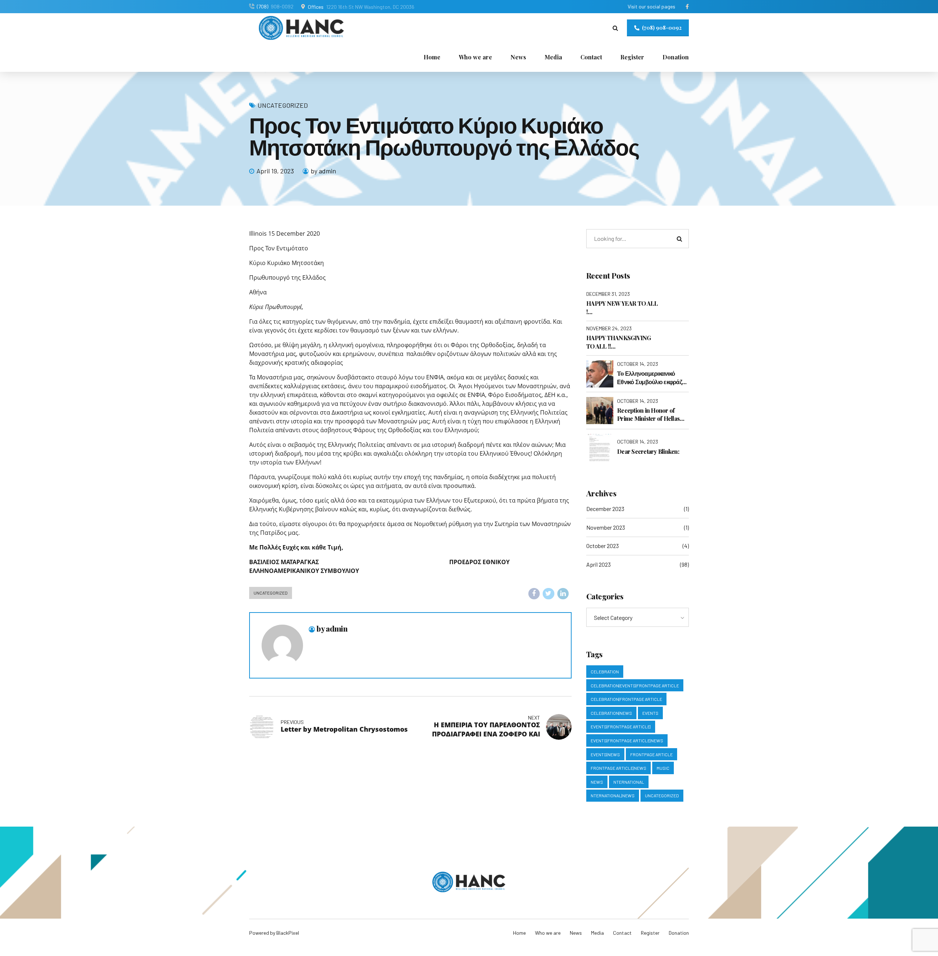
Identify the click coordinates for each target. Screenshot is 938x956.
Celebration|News (611, 713)
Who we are (475, 57)
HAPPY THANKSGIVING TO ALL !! (618, 342)
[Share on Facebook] (534, 594)
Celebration (605, 671)
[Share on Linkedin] (563, 594)
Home (432, 57)
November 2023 (605, 527)
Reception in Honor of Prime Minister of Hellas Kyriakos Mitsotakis (648, 415)
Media (553, 57)
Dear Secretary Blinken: (648, 451)
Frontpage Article (651, 754)
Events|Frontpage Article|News (627, 740)
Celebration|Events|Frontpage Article (635, 685)
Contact (591, 57)
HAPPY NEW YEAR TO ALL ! (622, 307)
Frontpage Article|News (618, 768)
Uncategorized (283, 105)
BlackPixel (287, 933)
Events (650, 713)
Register (632, 57)
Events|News (605, 754)
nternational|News (613, 795)
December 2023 (605, 508)
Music (663, 768)
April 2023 (598, 564)
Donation (675, 57)
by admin (323, 171)
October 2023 (602, 545)
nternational (628, 781)
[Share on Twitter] (548, 594)
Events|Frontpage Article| (621, 726)
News (518, 57)
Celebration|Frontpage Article (626, 699)
